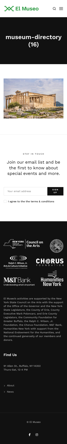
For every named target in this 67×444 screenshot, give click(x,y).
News (10, 391)
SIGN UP (55, 191)
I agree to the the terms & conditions (31, 201)
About (10, 385)
